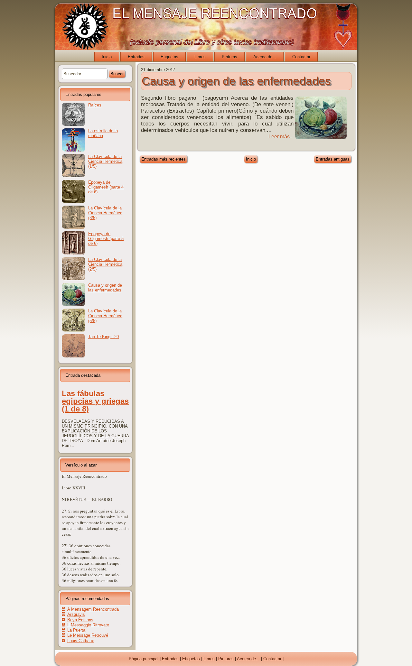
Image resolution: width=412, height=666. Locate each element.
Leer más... (281, 136)
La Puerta (76, 630)
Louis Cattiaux (80, 640)
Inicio (107, 56)
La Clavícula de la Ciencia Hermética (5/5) (105, 316)
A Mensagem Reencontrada (93, 609)
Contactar (301, 56)
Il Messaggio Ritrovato (88, 625)
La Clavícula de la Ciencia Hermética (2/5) (105, 264)
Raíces (94, 105)
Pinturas (229, 56)
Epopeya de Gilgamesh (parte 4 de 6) (106, 187)
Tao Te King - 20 (103, 336)
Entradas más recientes (163, 159)
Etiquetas (169, 56)
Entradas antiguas (333, 159)
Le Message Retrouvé (87, 635)
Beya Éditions (80, 619)
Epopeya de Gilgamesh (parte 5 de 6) (106, 238)
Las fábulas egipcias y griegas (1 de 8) (95, 401)
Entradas (136, 56)
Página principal (143, 658)
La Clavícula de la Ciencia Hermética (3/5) (105, 213)
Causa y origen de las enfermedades (105, 287)
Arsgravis (76, 614)
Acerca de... (264, 56)
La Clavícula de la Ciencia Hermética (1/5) (105, 161)
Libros (200, 56)
